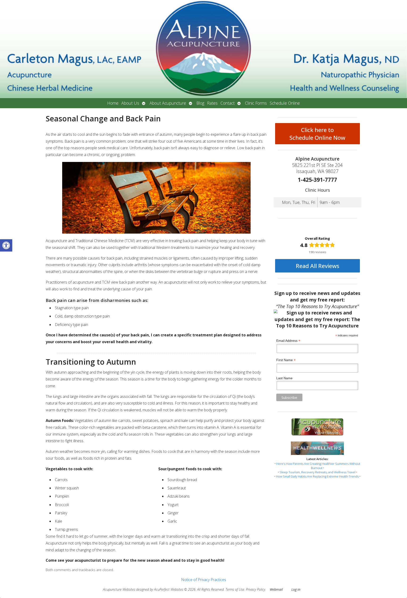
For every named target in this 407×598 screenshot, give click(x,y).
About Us (130, 103)
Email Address (288, 340)
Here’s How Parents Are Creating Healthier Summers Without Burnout (318, 466)
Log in (295, 589)
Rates (212, 103)
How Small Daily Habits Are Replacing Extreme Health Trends (317, 476)
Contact (227, 103)
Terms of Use (234, 589)
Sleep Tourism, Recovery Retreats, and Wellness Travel (317, 472)
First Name (286, 360)
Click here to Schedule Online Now (317, 133)
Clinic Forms (256, 103)
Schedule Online (285, 103)
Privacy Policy (255, 589)
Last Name (284, 378)
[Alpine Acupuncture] (203, 49)
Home (112, 103)
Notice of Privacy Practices (203, 579)
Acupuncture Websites (119, 589)
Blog (200, 103)
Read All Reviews (317, 266)
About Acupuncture (168, 103)
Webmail (276, 589)
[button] (6, 245)
